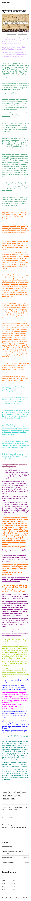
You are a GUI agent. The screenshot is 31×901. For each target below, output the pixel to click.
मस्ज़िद (19, 795)
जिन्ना (10, 792)
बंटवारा (4, 795)
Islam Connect (6, 2)
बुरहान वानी (10, 795)
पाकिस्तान (24, 792)
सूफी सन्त (13, 798)
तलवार (14, 792)
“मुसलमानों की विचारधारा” (8, 862)
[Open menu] (28, 2)
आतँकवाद (5, 792)
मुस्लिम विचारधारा (6, 798)
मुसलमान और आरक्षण (7, 858)
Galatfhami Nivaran (11, 34)
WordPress (26, 897)
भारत (15, 795)
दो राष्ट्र (18, 792)
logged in (12, 827)
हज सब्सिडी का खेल (7, 847)
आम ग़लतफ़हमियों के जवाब (22, 34)
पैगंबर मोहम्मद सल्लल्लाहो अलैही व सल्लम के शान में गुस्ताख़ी (12, 852)
